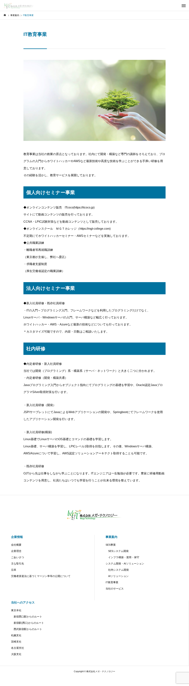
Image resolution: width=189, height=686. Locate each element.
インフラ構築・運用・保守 (122, 557)
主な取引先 (17, 563)
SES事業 (111, 544)
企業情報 (17, 536)
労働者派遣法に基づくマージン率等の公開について (41, 576)
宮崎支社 (16, 641)
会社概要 (16, 544)
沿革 (13, 569)
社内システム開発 (117, 569)
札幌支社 (16, 635)
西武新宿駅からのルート (26, 629)
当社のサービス (115, 588)
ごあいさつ (17, 557)
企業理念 (16, 551)
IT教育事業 (112, 582)
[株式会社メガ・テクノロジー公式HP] (20, 5)
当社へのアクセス (23, 602)
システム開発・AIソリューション (125, 563)
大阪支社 (16, 654)
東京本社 (16, 610)
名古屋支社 (17, 647)
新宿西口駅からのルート (26, 616)
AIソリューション (117, 576)
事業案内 (111, 536)
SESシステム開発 (117, 551)
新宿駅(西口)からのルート (27, 622)
